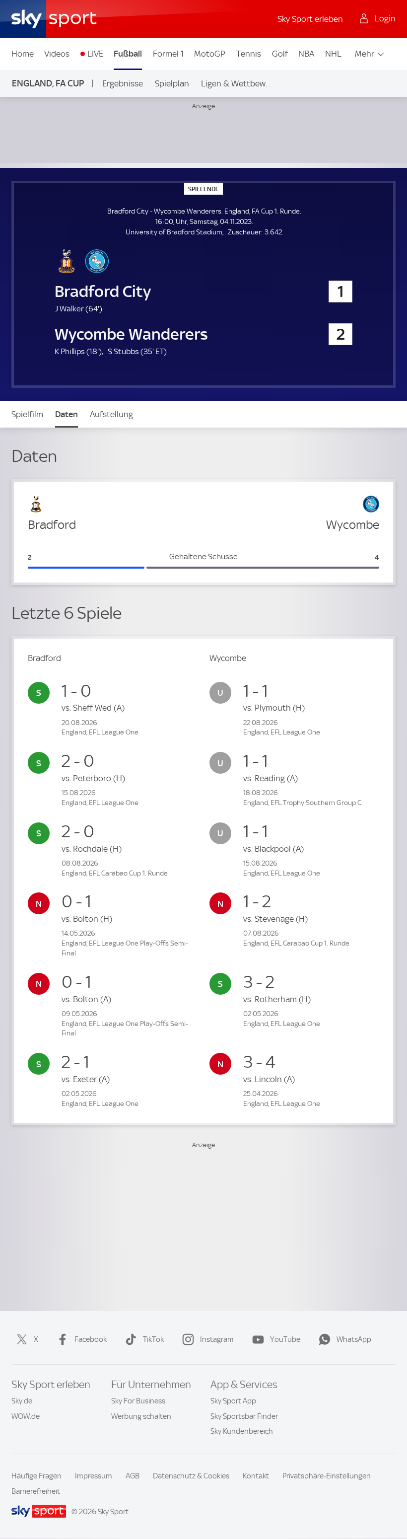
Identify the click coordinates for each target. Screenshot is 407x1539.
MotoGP (209, 54)
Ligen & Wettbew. (234, 83)
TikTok (153, 1339)
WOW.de (25, 1416)
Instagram (217, 1339)
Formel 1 (168, 54)
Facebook (90, 1339)
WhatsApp (354, 1339)
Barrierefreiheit (35, 1491)
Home (22, 54)
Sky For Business (138, 1400)
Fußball (128, 54)
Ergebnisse (122, 83)
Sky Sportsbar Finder (244, 1416)
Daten (66, 414)
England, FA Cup (48, 83)
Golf (280, 54)
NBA (306, 54)
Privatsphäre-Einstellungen (326, 1475)
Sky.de (21, 1400)
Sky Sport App (233, 1400)
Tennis (248, 54)
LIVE (95, 54)
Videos (56, 54)
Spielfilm (27, 414)
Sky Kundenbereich (241, 1431)
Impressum (93, 1475)
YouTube (285, 1339)
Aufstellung (111, 414)
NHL (333, 54)
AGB (132, 1475)
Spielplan (172, 83)
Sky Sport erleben (310, 19)
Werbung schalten (141, 1416)
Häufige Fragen (36, 1475)
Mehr (364, 54)
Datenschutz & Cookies (191, 1475)
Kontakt (256, 1475)
